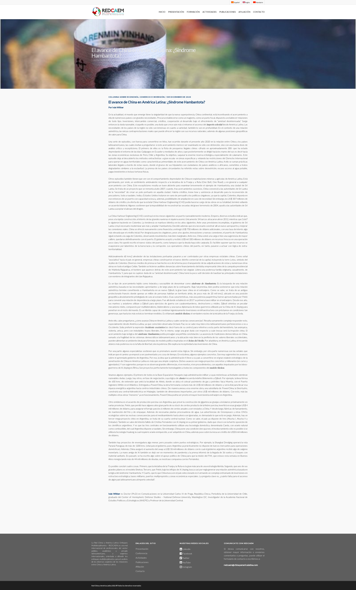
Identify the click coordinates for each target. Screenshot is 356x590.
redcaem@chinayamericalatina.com (241, 565)
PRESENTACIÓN (176, 12)
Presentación (142, 548)
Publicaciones (142, 562)
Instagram (187, 567)
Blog (114, 60)
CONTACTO (259, 12)
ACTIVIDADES (209, 12)
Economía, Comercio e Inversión (127, 60)
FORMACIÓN (193, 12)
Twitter (185, 558)
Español (236, 2)
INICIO (162, 12)
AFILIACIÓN (244, 12)
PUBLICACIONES (227, 12)
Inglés (247, 2)
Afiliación (140, 566)
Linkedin (186, 549)
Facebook (187, 553)
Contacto (140, 571)
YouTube (186, 562)
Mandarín (259, 2)
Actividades (141, 557)
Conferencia (141, 553)
